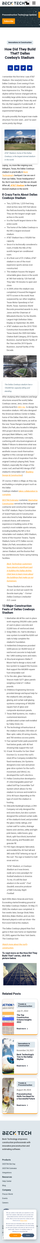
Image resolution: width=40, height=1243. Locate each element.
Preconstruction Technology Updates (19, 15)
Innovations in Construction (20, 42)
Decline (28, 1235)
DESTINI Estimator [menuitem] (9, 1168)
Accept (15, 1235)
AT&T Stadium (17, 185)
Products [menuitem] (6, 1160)
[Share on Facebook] (16, 68)
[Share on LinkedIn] (10, 68)
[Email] (29, 68)
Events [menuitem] (5, 1198)
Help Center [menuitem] (6, 1181)
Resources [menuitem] (7, 1177)
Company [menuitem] (6, 1190)
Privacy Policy (23, 1220)
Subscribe (8, 21)
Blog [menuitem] (4, 1185)
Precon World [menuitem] (7, 1194)
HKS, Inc (21, 407)
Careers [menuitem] (5, 1203)
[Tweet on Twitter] (23, 68)
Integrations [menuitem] (7, 1173)
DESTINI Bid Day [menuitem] (8, 1164)
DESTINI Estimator (10, 500)
